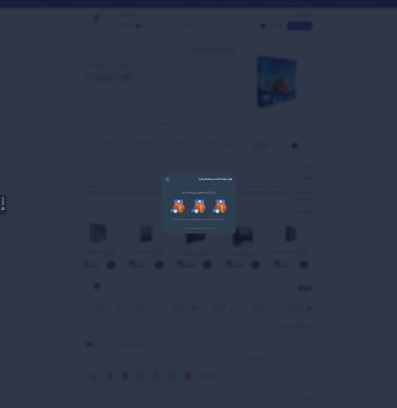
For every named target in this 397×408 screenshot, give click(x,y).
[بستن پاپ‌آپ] (167, 179)
